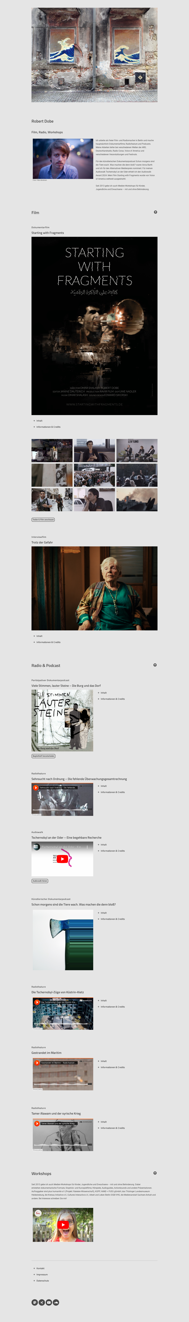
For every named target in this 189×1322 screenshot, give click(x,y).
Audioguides (107, 1188)
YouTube (75, 1319)
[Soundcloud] (56, 1302)
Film (34, 132)
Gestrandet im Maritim (46, 1052)
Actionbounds (120, 1188)
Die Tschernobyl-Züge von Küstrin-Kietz (57, 992)
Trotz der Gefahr (42, 542)
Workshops (55, 132)
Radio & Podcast (45, 665)
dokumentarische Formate (53, 1188)
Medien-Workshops (126, 186)
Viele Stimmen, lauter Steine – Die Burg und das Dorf (66, 685)
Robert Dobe (42, 121)
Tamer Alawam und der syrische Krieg (56, 1113)
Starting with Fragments (128, 175)
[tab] (94, 421)
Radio (42, 132)
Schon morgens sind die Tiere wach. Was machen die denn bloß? (73, 904)
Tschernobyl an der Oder (117, 172)
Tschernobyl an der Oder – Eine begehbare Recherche (66, 837)
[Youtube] (49, 1302)
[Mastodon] (34, 1302)
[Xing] (42, 1302)
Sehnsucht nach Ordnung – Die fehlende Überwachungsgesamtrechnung (79, 779)
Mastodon (61, 1319)
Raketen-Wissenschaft (83, 1191)
